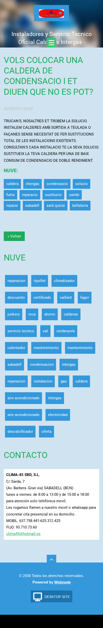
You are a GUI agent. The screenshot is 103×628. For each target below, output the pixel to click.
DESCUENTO (16, 297)
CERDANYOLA (65, 331)
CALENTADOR (16, 348)
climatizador (64, 280)
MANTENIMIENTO (80, 348)
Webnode (62, 582)
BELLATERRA (80, 205)
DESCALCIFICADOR (20, 431)
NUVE (10, 171)
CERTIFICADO (42, 297)
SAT (45, 331)
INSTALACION (43, 381)
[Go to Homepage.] (51, 14)
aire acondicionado (24, 414)
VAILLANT (66, 297)
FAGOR (84, 297)
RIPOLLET (40, 280)
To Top (51, 559)
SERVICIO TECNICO (21, 331)
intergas (55, 398)
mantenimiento (46, 348)
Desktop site (57, 597)
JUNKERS (14, 314)
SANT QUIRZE (55, 205)
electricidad (58, 414)
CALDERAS (71, 314)
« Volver (14, 236)
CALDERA (12, 184)
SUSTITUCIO (53, 194)
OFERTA (47, 431)
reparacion (16, 381)
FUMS (10, 194)
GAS (64, 381)
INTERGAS (32, 184)
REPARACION (16, 280)
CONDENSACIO (57, 184)
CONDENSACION (42, 364)
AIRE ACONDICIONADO (24, 398)
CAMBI (74, 194)
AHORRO (49, 314)
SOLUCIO (81, 184)
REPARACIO (30, 194)
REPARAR (12, 205)
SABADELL (32, 205)
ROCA (32, 314)
